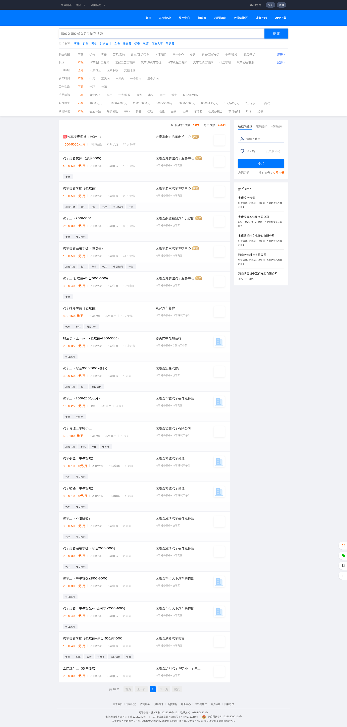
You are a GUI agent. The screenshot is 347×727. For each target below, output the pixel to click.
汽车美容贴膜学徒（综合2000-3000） (90, 548)
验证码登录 (245, 126)
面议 (267, 103)
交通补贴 (95, 111)
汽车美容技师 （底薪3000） (83, 158)
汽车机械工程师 (177, 62)
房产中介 (178, 54)
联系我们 (131, 704)
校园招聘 (220, 17)
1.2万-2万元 (231, 103)
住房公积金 (215, 111)
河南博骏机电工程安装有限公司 (258, 273)
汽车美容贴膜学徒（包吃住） (84, 248)
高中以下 (95, 95)
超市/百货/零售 (140, 54)
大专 (139, 95)
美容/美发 (231, 54)
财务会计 (105, 43)
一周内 (120, 78)
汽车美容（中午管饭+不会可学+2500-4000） (95, 608)
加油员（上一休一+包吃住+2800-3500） (91, 338)
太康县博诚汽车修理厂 (172, 458)
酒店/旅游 (249, 54)
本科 (151, 95)
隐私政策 (229, 704)
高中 (109, 95)
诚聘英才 (158, 704)
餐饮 (193, 54)
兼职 (104, 87)
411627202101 (189, 716)
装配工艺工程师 (125, 62)
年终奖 (198, 111)
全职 (92, 87)
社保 (185, 111)
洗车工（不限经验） (77, 518)
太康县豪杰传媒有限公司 (253, 217)
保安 (137, 43)
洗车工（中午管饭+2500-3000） (86, 578)
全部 (81, 70)
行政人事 (157, 43)
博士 (174, 95)
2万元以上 (251, 103)
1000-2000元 (118, 103)
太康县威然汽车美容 (170, 638)
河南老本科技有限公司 (252, 255)
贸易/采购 (119, 54)
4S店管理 (225, 62)
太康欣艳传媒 (246, 197)
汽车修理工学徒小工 (77, 428)
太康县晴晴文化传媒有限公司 (256, 235)
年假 (248, 111)
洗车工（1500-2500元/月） (82, 398)
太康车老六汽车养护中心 (173, 136)
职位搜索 (165, 17)
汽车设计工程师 (99, 62)
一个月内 (135, 78)
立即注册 (278, 172)
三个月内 (153, 78)
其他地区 (129, 70)
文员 (117, 43)
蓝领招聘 (261, 17)
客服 (77, 43)
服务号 (257, 5)
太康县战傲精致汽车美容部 (175, 218)
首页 (148, 17)
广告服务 (145, 704)
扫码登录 (277, 126)
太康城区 (95, 70)
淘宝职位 (161, 54)
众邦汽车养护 (165, 308)
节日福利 (234, 111)
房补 (138, 111)
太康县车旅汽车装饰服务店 (175, 398)
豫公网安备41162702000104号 (225, 716)
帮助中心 (186, 704)
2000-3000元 (141, 103)
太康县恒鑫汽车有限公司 (173, 428)
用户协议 (215, 704)
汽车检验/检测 (245, 62)
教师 (146, 43)
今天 (92, 78)
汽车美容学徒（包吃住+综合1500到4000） (93, 638)
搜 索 (276, 33)
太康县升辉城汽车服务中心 (175, 158)
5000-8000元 (187, 103)
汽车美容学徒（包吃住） (85, 136)
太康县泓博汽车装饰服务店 (175, 518)
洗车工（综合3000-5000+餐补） (86, 368)
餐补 (127, 111)
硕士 (162, 95)
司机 (94, 43)
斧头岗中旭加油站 (168, 338)
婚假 (260, 111)
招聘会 (202, 17)
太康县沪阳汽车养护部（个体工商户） (180, 668)
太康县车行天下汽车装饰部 (175, 578)
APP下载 (280, 17)
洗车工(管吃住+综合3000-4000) (85, 278)
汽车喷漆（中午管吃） (79, 488)
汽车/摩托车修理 (151, 62)
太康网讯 (66, 5)
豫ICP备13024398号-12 (164, 712)
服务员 (127, 43)
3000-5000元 (164, 103)
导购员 (170, 43)
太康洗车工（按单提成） (80, 668)
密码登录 (261, 126)
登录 (270, 4)
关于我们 (117, 704)
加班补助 (112, 111)
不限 (81, 54)
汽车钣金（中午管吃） (79, 458)
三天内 (105, 78)
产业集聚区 (241, 17)
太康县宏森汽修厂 (168, 368)
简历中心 (184, 17)
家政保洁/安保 (210, 54)
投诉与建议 (201, 704)
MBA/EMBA (190, 95)
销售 (85, 43)
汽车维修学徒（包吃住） (80, 308)
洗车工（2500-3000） (78, 218)
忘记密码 (243, 172)
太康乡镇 (112, 70)
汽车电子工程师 (203, 62)
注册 (281, 4)
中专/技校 (124, 95)
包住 (162, 111)
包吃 (150, 111)
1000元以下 (97, 103)
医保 (173, 111)
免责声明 (172, 704)
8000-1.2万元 (209, 103)
